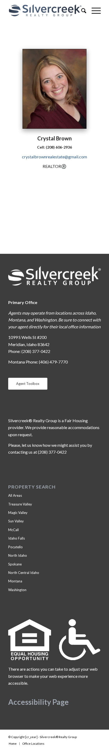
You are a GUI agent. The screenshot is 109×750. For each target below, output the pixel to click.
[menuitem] (81, 10)
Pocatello (15, 547)
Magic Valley (18, 512)
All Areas (15, 495)
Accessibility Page (38, 701)
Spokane (15, 564)
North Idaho (17, 555)
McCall (13, 530)
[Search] (81, 10)
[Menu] (93, 10)
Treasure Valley (20, 504)
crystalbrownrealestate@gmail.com (54, 156)
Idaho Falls (16, 538)
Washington (17, 590)
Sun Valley (16, 521)
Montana (15, 581)
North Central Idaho (23, 572)
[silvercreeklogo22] (45, 10)
